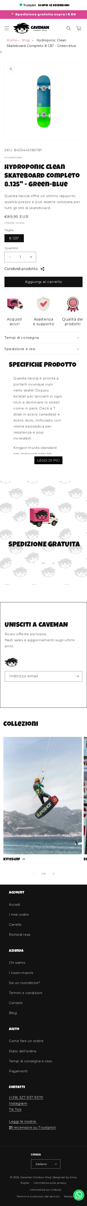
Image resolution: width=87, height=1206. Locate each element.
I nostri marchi (21, 973)
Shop (26, 40)
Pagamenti (18, 1071)
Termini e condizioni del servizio (38, 1196)
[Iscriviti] (77, 676)
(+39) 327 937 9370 (26, 1097)
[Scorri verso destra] (53, 563)
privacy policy (46, 687)
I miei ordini (19, 915)
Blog (13, 1013)
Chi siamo (17, 963)
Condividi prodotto (21, 269)
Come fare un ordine (26, 1041)
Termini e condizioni (25, 993)
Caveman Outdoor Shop (36, 1177)
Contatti (16, 1003)
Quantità (11, 248)
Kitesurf (11, 859)
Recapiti (69, 1196)
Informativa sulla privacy (50, 1182)
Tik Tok (15, 1109)
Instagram (18, 1103)
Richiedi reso (20, 935)
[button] (7, 28)
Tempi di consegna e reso (30, 1061)
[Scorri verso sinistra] (34, 563)
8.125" (14, 238)
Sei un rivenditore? (24, 983)
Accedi (14, 905)
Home (12, 40)
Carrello (15, 925)
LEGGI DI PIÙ (48, 460)
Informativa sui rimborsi (46, 1189)
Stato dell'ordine (22, 1051)
